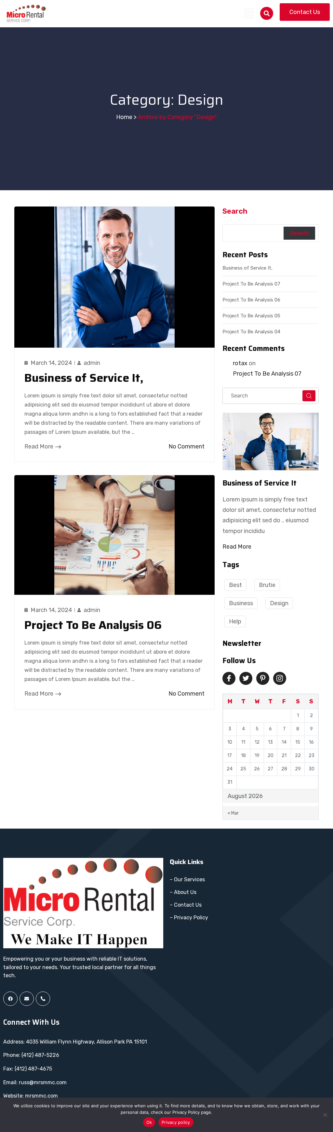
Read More (38, 446)
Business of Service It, (83, 378)
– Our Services (187, 879)
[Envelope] (27, 999)
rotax (240, 363)
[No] (325, 1115)
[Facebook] (10, 999)
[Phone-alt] (43, 999)
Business (241, 603)
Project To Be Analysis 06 (93, 625)
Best (235, 585)
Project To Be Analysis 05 (251, 316)
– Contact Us (186, 905)
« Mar (233, 813)
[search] (266, 13)
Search (234, 211)
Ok (149, 1122)
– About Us (183, 892)
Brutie (267, 585)
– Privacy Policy (189, 917)
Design (279, 603)
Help (235, 621)
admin (92, 362)
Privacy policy (176, 1122)
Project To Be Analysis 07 (251, 284)
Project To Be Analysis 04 (251, 332)
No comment (186, 446)
